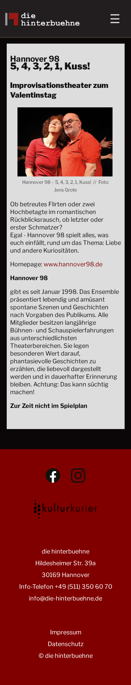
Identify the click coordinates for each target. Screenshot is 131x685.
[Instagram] (78, 475)
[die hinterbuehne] (42, 23)
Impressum (65, 632)
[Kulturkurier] (65, 507)
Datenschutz (66, 643)
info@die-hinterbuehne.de (65, 598)
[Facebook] (53, 475)
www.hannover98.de (73, 264)
